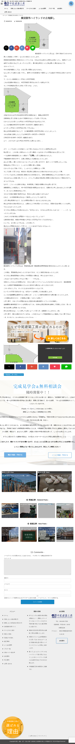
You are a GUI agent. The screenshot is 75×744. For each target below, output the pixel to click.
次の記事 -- (53, 472)
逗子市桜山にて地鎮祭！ (46, 504)
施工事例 (6, 641)
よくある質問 (42, 8)
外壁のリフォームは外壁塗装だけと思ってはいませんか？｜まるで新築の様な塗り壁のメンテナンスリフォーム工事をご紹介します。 (47, 531)
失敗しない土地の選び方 (17, 8)
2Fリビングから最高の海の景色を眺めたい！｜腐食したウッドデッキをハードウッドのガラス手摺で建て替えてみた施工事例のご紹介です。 (10, 531)
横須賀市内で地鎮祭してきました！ (28, 505)
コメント (7, 558)
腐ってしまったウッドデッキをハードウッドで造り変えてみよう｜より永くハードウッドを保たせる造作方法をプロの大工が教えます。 (65, 531)
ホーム (6, 8)
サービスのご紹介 (31, 8)
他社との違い (8, 634)
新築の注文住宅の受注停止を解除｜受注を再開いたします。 (28, 529)
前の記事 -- (16, 472)
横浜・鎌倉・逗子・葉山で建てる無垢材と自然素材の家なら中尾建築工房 (34, 741)
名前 (6, 578)
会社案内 (59, 8)
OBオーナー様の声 (9, 652)
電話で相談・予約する (15, 455)
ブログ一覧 (52, 8)
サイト (6, 590)
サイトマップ (42, 735)
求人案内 (6, 660)
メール (7, 584)
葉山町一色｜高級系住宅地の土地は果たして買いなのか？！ (10, 506)
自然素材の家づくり (10, 626)
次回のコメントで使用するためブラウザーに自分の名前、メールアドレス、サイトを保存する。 (31, 598)
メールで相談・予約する (60, 455)
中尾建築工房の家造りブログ (13, 374)
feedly (55, 357)
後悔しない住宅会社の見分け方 (13, 623)
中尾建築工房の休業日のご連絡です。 (38, 668)
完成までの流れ (8, 637)
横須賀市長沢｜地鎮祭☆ (64, 504)
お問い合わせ (8, 12)
